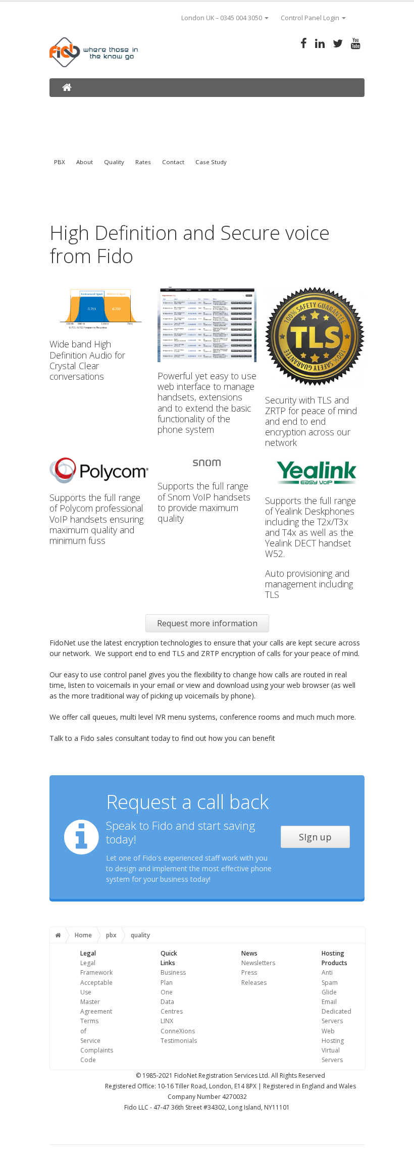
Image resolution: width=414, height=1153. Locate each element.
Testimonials (179, 1040)
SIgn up (315, 837)
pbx (111, 935)
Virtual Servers (332, 1055)
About (84, 162)
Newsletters (258, 963)
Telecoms (284, 105)
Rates (143, 162)
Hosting (170, 105)
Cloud (119, 105)
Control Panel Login (310, 18)
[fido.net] (66, 87)
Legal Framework (96, 968)
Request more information (207, 623)
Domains (74, 105)
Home (83, 935)
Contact (173, 162)
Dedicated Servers (336, 1016)
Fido (337, 105)
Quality (114, 162)
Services (226, 105)
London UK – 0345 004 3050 (221, 18)
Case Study (211, 162)
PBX (59, 162)
